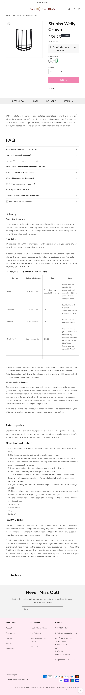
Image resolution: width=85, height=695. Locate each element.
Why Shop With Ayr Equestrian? (38, 639)
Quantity (51, 67)
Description (18, 101)
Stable (19, 15)
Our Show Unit (36, 646)
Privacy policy (61, 687)
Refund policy (50, 687)
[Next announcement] (80, 2)
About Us (9, 628)
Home (8, 15)
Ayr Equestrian (25, 687)
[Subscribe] (60, 609)
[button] (4, 8)
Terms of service (74, 687)
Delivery (51, 101)
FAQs (35, 101)
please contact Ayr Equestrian (44, 557)
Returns (68, 101)
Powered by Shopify (37, 687)
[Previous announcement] (4, 2)
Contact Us (10, 633)
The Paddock (36, 633)
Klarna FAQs (10, 649)
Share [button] (53, 88)
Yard (13, 15)
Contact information (72, 690)
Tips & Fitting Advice (39, 628)
